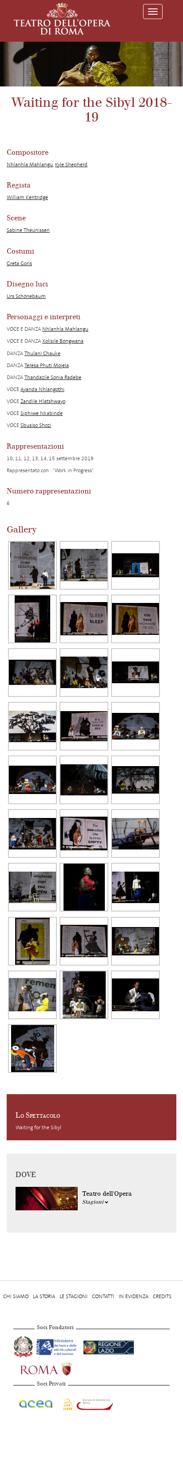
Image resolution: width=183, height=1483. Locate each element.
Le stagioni (74, 1296)
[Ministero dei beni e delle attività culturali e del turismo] (58, 1346)
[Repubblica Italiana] (24, 1346)
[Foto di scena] (32, 565)
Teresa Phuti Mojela (46, 365)
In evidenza (133, 1296)
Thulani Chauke (42, 353)
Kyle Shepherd (71, 164)
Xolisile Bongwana (63, 340)
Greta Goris (19, 263)
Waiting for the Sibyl (38, 1127)
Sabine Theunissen (28, 230)
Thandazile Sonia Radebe (52, 377)
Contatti (103, 1296)
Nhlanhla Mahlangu (30, 164)
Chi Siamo (15, 1296)
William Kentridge (27, 197)
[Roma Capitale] (57, 1368)
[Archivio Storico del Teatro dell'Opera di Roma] (62, 19)
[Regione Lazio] (108, 1346)
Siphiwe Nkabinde (41, 413)
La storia (44, 1296)
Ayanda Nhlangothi (42, 389)
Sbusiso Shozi (35, 425)
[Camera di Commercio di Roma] (87, 1402)
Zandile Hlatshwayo (42, 401)
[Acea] (36, 1402)
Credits (162, 1296)
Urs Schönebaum (26, 296)
